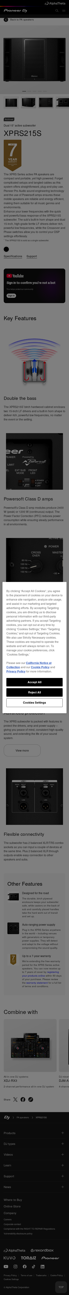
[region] (34, 647)
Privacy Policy (15, 671)
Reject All (34, 692)
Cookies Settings (34, 703)
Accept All (34, 682)
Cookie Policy (40, 667)
